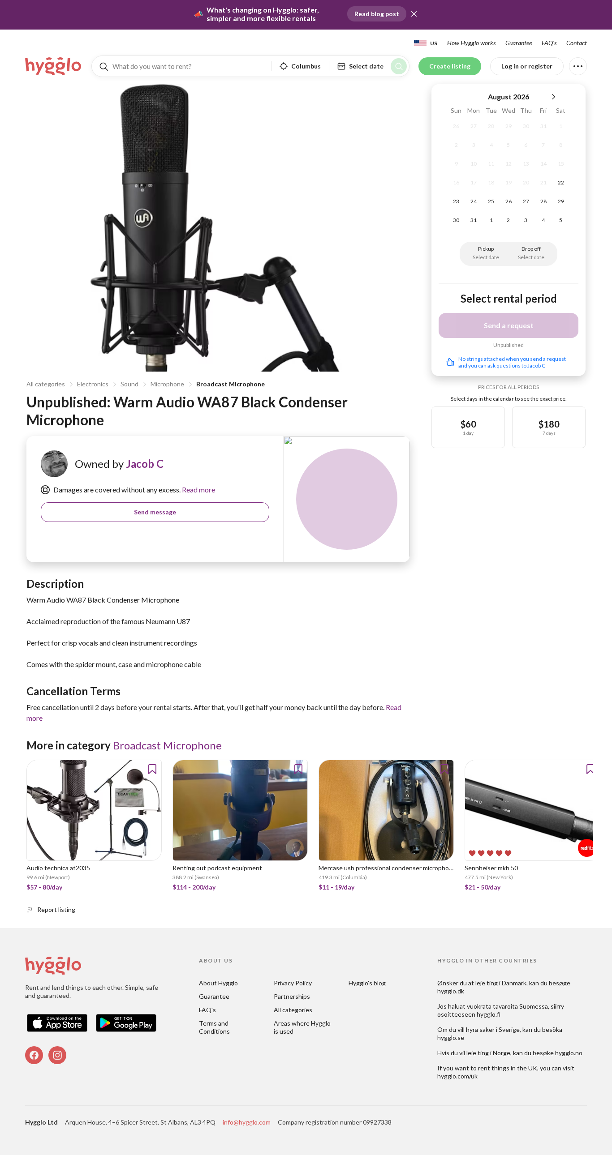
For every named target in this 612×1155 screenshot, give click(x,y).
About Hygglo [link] (218, 983)
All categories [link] (293, 1010)
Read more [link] (198, 489)
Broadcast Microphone (230, 384)
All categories (45, 384)
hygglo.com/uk (457, 1076)
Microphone (167, 384)
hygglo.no (568, 1053)
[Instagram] (57, 1055)
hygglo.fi (488, 1014)
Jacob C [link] (145, 463)
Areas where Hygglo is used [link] (303, 1027)
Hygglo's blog (367, 983)
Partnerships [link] (292, 996)
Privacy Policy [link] (293, 983)
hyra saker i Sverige (493, 1029)
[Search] (399, 66)
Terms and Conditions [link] (214, 1027)
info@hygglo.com (247, 1122)
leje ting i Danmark (500, 983)
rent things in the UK (507, 1068)
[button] (414, 14)
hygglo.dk (450, 991)
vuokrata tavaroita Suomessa (507, 1006)
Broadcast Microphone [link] (167, 745)
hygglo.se (450, 1037)
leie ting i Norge (488, 1053)
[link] (53, 66)
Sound (129, 384)
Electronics (92, 384)
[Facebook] (34, 1055)
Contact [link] (576, 43)
